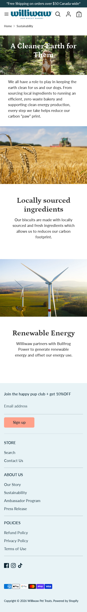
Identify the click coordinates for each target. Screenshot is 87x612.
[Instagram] (13, 565)
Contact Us (13, 460)
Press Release (15, 508)
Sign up (19, 422)
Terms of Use (15, 548)
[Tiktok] (20, 565)
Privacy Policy (16, 540)
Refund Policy (16, 532)
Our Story (12, 484)
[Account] (68, 12)
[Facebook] (6, 565)
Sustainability (25, 26)
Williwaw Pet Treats (40, 601)
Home (8, 26)
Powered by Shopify (65, 601)
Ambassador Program (22, 500)
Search (9, 452)
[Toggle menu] (5, 14)
